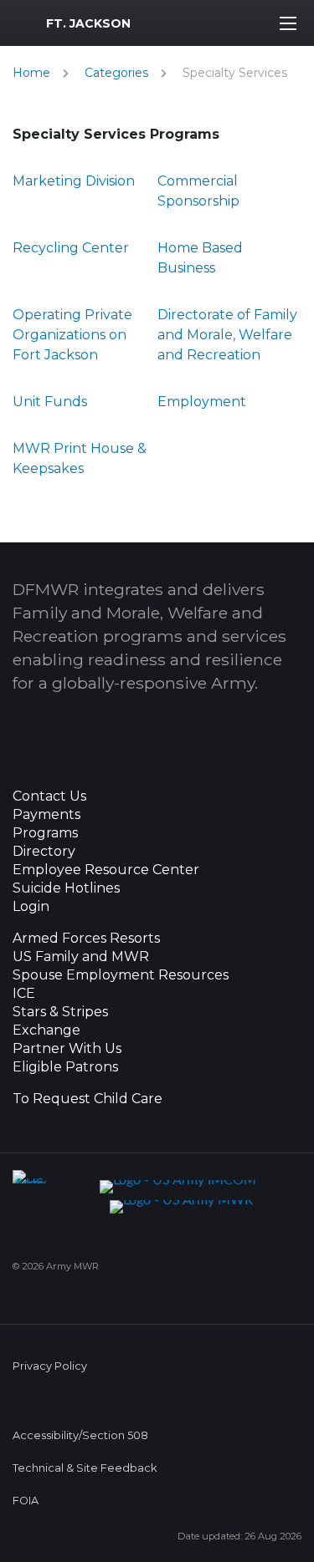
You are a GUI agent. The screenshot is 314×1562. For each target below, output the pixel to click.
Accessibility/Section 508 (80, 1435)
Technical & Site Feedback (85, 1468)
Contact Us (49, 796)
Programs (45, 833)
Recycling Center (71, 248)
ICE (24, 993)
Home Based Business (200, 258)
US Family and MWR (81, 957)
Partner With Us (67, 1049)
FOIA (26, 1500)
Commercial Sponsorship (198, 191)
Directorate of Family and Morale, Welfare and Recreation (227, 335)
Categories (116, 72)
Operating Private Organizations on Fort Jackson (72, 335)
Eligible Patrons (65, 1067)
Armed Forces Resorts (86, 938)
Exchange (46, 1030)
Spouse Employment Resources (121, 975)
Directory (44, 851)
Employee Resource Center (106, 870)
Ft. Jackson (88, 23)
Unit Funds (50, 402)
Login (31, 906)
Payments (46, 815)
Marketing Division (74, 181)
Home (31, 72)
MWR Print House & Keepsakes (80, 458)
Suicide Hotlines (66, 888)
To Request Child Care (87, 1099)
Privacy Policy (50, 1366)
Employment (201, 402)
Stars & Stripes (60, 1012)
